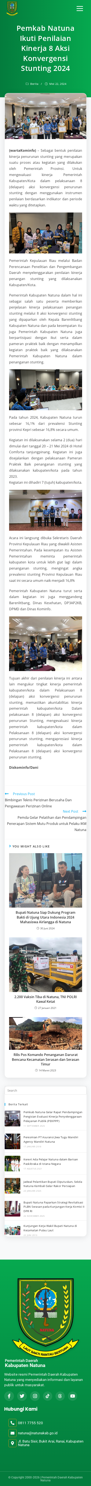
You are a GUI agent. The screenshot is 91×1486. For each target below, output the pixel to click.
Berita (34, 84)
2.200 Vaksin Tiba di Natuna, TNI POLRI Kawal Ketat (45, 999)
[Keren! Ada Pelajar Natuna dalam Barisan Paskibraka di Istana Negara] (12, 1163)
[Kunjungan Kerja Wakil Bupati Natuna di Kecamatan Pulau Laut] (12, 1230)
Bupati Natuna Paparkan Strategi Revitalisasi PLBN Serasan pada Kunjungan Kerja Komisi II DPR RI (53, 1206)
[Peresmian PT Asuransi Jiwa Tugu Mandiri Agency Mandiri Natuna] (12, 1141)
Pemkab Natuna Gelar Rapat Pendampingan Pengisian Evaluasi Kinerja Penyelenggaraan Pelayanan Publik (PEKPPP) (52, 1116)
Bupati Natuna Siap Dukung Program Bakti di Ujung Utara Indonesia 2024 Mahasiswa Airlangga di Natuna (45, 917)
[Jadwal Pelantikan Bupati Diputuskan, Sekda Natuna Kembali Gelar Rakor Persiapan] (12, 1186)
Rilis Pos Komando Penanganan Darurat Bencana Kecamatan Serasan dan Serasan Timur (45, 1059)
